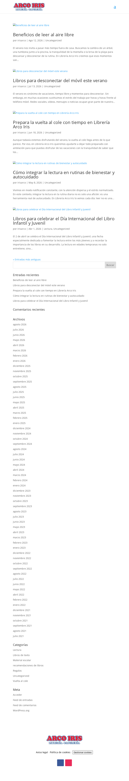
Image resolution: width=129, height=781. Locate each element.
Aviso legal (42, 752)
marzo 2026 (19, 350)
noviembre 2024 (22, 433)
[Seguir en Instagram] (68, 762)
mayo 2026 (19, 340)
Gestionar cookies (83, 752)
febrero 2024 (20, 480)
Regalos (17, 670)
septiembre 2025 (22, 381)
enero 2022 (19, 604)
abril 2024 (18, 469)
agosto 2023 (19, 511)
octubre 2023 (20, 501)
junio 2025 (19, 397)
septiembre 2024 (22, 443)
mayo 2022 (19, 589)
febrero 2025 (20, 417)
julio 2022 (18, 578)
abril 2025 (18, 407)
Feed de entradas (23, 700)
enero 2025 (19, 423)
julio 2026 (18, 329)
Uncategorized (53, 40)
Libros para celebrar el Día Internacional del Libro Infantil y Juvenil (64, 221)
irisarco (21, 40)
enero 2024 (19, 485)
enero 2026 (19, 360)
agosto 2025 (19, 386)
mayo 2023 (19, 527)
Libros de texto (21, 655)
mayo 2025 (19, 402)
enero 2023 (19, 547)
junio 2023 (19, 521)
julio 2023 (18, 516)
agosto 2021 (19, 630)
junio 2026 (19, 334)
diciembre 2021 (21, 610)
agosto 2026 (19, 324)
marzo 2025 (19, 412)
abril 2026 (18, 345)
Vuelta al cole (20, 681)
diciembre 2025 (21, 365)
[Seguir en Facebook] (60, 762)
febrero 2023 (20, 542)
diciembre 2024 (21, 428)
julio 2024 (18, 454)
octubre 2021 (20, 620)
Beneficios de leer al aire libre (43, 35)
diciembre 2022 (21, 553)
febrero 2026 (20, 355)
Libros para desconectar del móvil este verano (60, 80)
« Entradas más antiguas (27, 259)
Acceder (17, 694)
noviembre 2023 (22, 495)
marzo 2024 (19, 475)
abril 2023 (18, 532)
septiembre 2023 (22, 506)
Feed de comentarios (24, 705)
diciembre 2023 (21, 490)
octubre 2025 (20, 376)
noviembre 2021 (22, 615)
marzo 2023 (19, 537)
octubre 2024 (20, 438)
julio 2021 (18, 636)
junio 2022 (19, 584)
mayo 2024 (19, 464)
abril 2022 (18, 594)
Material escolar (22, 660)
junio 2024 (19, 459)
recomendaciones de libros (28, 665)
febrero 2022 (20, 599)
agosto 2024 (19, 449)
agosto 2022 (19, 573)
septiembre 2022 (22, 568)
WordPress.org (21, 710)
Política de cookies (60, 752)
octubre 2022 (20, 563)
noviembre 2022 (22, 558)
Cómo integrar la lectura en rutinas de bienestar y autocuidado (64, 174)
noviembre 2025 (22, 371)
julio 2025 (18, 391)
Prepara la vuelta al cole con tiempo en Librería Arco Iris (61, 124)
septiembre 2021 (22, 625)
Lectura (48, 228)
